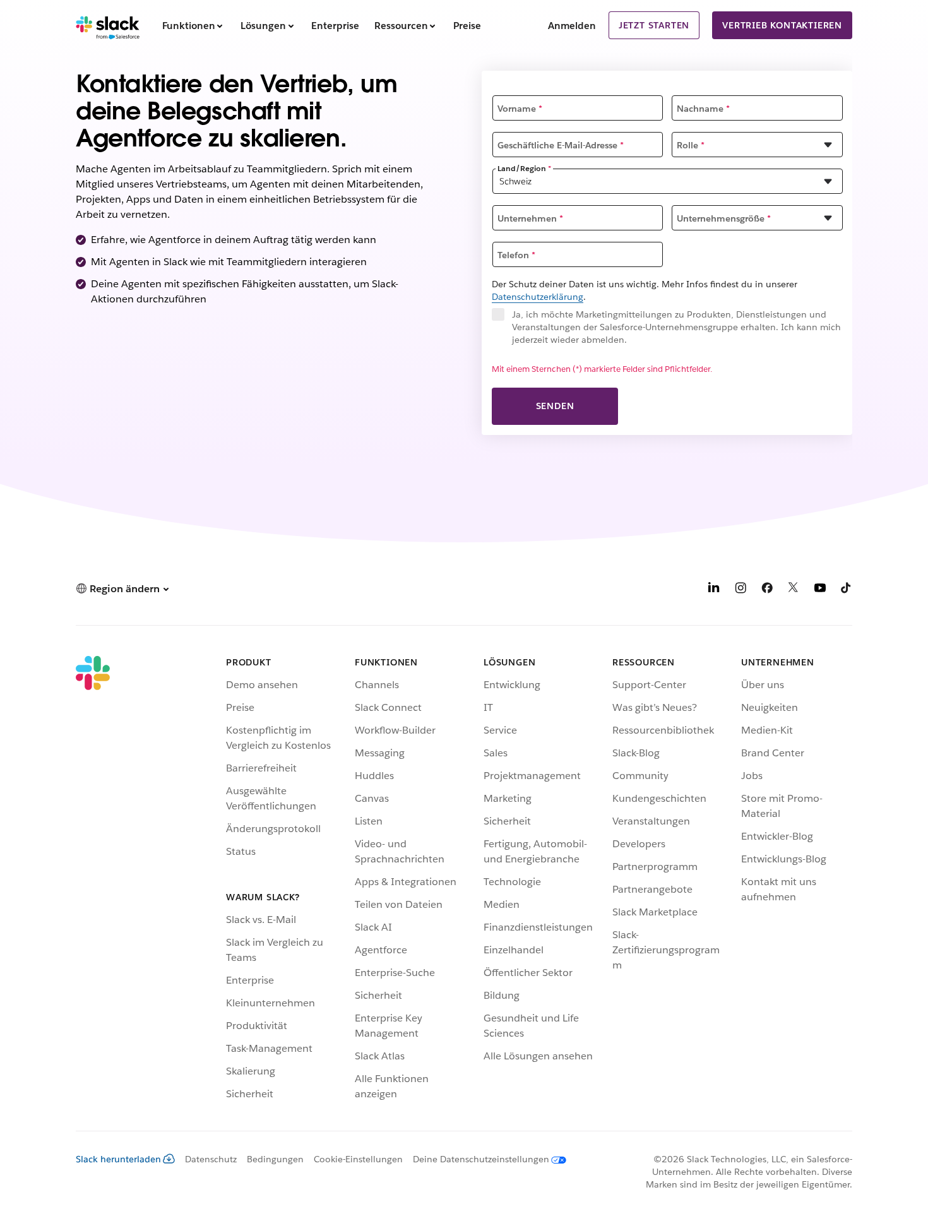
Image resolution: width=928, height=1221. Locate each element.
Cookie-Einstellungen (358, 1159)
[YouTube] (820, 590)
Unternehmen (530, 218)
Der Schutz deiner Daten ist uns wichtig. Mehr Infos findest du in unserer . (644, 290)
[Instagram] (740, 590)
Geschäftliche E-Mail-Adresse (560, 145)
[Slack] (108, 25)
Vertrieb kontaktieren (782, 25)
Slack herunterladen (118, 1159)
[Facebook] (767, 590)
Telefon (516, 255)
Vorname (519, 108)
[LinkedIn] (714, 590)
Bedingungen (275, 1159)
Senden (555, 406)
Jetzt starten (654, 25)
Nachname (703, 108)
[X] (793, 590)
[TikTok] (846, 590)
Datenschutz (211, 1159)
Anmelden (572, 26)
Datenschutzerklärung (537, 296)
